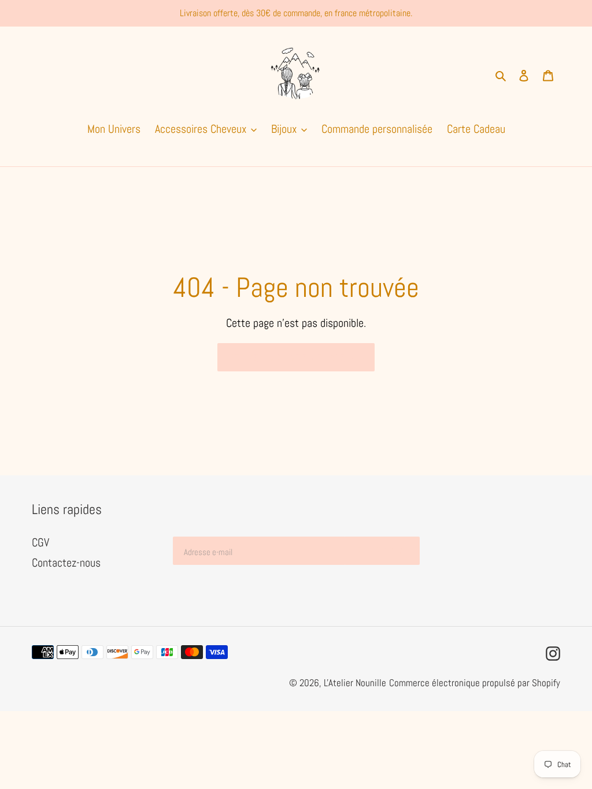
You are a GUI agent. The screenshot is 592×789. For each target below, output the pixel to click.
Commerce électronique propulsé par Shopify (474, 682)
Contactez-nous (66, 562)
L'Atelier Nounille (355, 682)
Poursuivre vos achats (287, 357)
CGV (40, 542)
